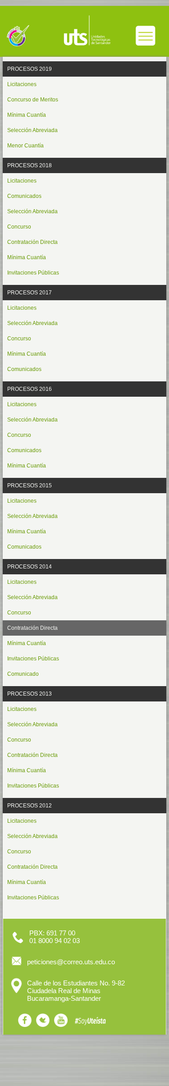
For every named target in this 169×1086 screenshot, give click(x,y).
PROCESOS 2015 (29, 485)
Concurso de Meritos (32, 99)
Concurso (19, 227)
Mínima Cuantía (26, 115)
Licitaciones (22, 84)
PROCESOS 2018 (29, 165)
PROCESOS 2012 (29, 805)
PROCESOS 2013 (29, 694)
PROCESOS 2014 (29, 567)
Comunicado (23, 674)
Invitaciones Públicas (33, 273)
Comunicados (24, 196)
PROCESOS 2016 (29, 389)
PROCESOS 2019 (29, 69)
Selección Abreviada (32, 130)
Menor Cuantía (25, 145)
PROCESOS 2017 (29, 292)
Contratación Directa (32, 242)
